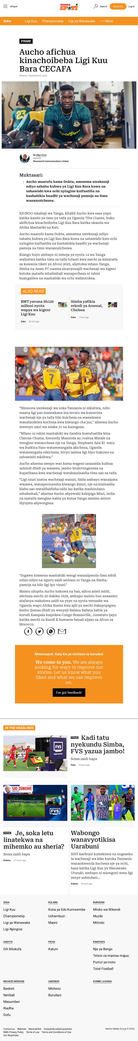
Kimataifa (99, 941)
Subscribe (118, 6)
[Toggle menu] (6, 6)
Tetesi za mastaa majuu (111, 956)
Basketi (8, 989)
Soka (7, 21)
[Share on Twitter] (40, 631)
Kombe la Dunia (102, 981)
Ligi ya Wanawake (81, 21)
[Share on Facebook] (28, 631)
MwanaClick (35, 1029)
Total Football (103, 969)
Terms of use (32, 1032)
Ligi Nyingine (12, 929)
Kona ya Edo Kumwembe (66, 909)
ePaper (14, 6)
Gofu (7, 1015)
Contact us (9, 1029)
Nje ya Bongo (102, 949)
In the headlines (19, 728)
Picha (51, 941)
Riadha (8, 1008)
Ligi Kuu (31, 21)
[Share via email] (62, 631)
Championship (52, 21)
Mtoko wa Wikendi (106, 909)
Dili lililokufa (12, 949)
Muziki (98, 916)
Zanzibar (53, 981)
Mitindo (98, 923)
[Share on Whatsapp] (51, 631)
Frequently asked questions (58, 1029)
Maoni (53, 923)
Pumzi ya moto (104, 962)
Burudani (98, 902)
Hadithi (7, 941)
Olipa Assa (41, 155)
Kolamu (53, 902)
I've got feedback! (69, 693)
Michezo (54, 989)
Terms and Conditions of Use (56, 1032)
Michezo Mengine (13, 981)
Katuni (53, 949)
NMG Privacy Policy (13, 1032)
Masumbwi (11, 1002)
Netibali (9, 995)
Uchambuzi (56, 916)
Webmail (21, 1029)
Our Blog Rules (11, 1035)
